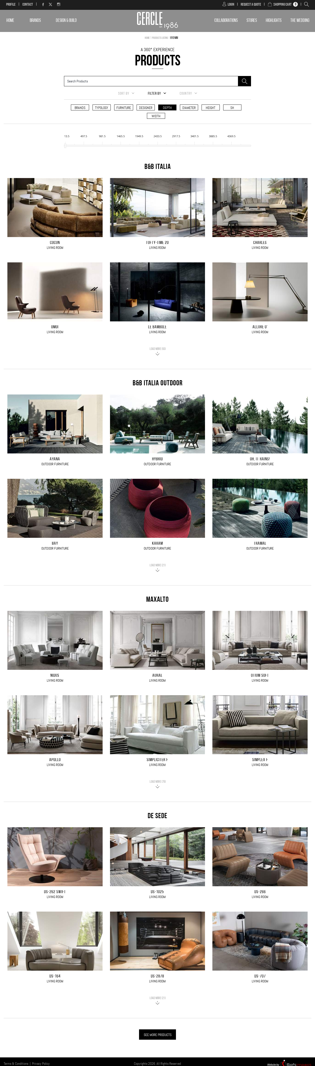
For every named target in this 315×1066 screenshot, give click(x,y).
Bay (55, 543)
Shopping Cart (282, 5)
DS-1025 (157, 892)
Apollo (55, 760)
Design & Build (66, 20)
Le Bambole (157, 327)
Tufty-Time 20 (157, 243)
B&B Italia (157, 167)
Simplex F (260, 760)
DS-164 (55, 976)
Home (10, 20)
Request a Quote (251, 5)
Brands (35, 20)
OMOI (55, 327)
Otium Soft (260, 676)
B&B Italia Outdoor (158, 383)
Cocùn (55, 243)
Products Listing (160, 38)
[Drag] (65, 146)
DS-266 (260, 892)
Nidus (54, 676)
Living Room (55, 247)
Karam (157, 543)
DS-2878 (157, 976)
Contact (27, 5)
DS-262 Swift (55, 892)
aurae (157, 676)
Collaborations (226, 20)
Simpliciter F (157, 760)
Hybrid (157, 459)
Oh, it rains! (260, 459)
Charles (260, 243)
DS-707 (260, 976)
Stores (252, 20)
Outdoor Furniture (55, 464)
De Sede (157, 816)
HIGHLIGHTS (274, 20)
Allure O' (260, 327)
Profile (11, 5)
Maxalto (157, 600)
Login (231, 5)
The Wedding (299, 20)
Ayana (55, 459)
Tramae (260, 543)
